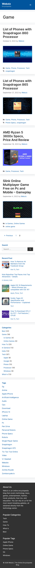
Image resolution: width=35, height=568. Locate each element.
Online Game (8, 545)
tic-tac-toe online (10, 452)
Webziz (6, 3)
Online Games (19, 223)
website (5, 463)
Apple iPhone (8, 542)
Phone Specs (11, 123)
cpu (3, 405)
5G (4, 552)
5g (3, 387)
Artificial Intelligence (10, 397)
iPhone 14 (6, 412)
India (10, 280)
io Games (9, 223)
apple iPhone (7, 394)
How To (12, 269)
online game (10, 227)
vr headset (6, 459)
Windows (7, 371)
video (4, 455)
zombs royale (8, 470)
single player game (10, 441)
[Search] (30, 249)
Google (6, 361)
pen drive (6, 426)
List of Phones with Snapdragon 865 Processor (17, 84)
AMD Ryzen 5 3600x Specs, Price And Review (16, 136)
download (6, 408)
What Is (5, 374)
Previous (8, 236)
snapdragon (10, 71)
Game (8, 68)
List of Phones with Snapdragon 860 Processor (17, 33)
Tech (28, 68)
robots (5, 437)
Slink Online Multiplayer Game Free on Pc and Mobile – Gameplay (17, 186)
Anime (4, 390)
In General (5, 280)
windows (6, 466)
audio (4, 401)
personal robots (8, 430)
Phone (13, 68)
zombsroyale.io (8, 473)
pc (3, 423)
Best (3, 331)
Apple (12, 293)
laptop (5, 415)
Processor (21, 68)
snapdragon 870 (9, 448)
